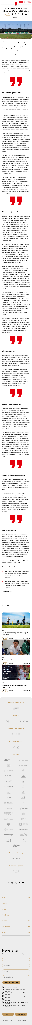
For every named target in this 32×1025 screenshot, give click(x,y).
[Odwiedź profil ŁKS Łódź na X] (16, 883)
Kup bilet (21, 1014)
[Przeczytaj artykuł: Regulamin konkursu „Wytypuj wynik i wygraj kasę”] (16, 672)
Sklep (8, 1014)
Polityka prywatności (22, 1020)
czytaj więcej (7, 991)
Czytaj (25, 638)
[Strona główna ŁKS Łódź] (16, 3)
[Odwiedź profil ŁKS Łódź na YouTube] (23, 883)
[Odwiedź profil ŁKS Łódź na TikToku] (19, 883)
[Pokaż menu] (3, 2)
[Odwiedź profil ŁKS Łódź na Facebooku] (8, 883)
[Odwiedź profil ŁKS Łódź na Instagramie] (12, 883)
